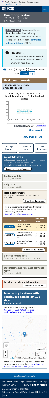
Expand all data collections (17, 169)
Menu (45, 9)
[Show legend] (44, 349)
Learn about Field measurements (19, 214)
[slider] (43, 123)
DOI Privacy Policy (10, 381)
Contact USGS (9, 384)
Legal (22, 381)
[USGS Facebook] (33, 385)
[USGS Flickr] (39, 385)
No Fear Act (41, 392)
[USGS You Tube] (42, 385)
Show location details (34, 285)
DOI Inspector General (12, 392)
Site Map (43, 381)
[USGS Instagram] (45, 385)
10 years (21, 69)
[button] (24, 334)
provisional (41, 126)
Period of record (37, 69)
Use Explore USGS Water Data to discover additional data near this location (21, 311)
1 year (10, 69)
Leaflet (12, 358)
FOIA (5, 395)
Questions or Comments (24, 376)
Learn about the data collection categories (22, 165)
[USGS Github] (36, 385)
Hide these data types (34, 201)
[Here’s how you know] (24, 3)
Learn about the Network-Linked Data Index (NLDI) (24, 365)
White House (29, 392)
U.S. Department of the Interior (16, 388)
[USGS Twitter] (30, 385)
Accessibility (31, 381)
